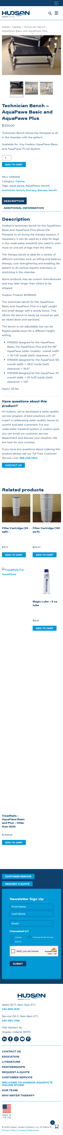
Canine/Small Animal (43, 937)
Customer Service (18, 876)
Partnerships (13, 1067)
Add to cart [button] (14, 554)
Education (10, 1056)
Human (18, 937)
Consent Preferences (28, 1130)
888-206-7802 (28, 458)
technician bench (13, 190)
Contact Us (13, 465)
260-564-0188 (11, 1020)
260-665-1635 (11, 1009)
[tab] (14, 200)
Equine (18, 941)
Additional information (24, 208)
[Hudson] (16, 13)
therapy (31, 190)
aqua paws (17, 185)
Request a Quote (17, 883)
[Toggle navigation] (56, 3)
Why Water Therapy (18, 1095)
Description (14, 201)
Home (5, 26)
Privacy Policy (9, 1130)
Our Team (10, 1090)
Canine (16, 26)
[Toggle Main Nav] (56, 13)
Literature (11, 1062)
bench (45, 185)
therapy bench (47, 190)
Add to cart (14, 164)
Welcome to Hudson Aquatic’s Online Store (27, 1084)
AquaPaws (33, 185)
